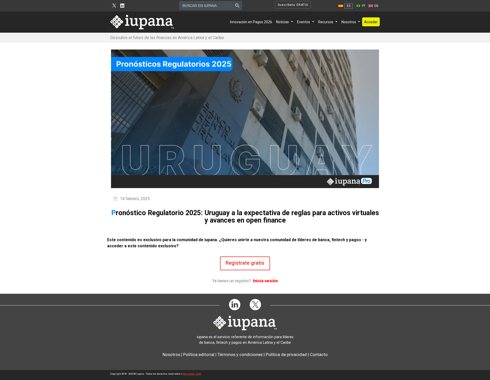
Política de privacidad (286, 354)
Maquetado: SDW (191, 373)
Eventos (303, 22)
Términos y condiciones (240, 354)
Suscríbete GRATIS (293, 5)
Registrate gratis (245, 263)
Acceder (371, 22)
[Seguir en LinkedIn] (122, 5)
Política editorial (198, 354)
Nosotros (348, 22)
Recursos (325, 22)
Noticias (282, 22)
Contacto (319, 354)
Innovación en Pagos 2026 (251, 22)
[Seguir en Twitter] (114, 5)
